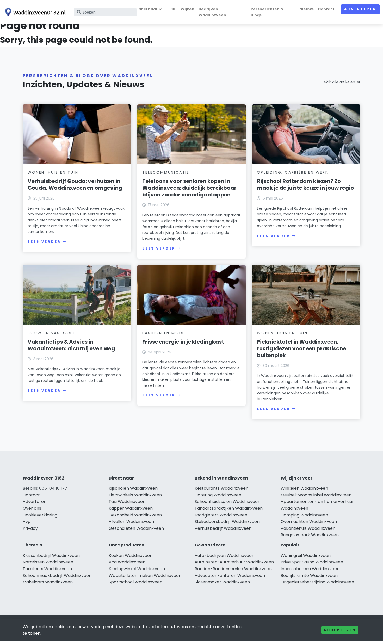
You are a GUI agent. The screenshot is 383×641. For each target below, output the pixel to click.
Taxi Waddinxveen (127, 502)
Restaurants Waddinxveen (221, 488)
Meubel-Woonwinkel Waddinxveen (316, 495)
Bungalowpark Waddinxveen (310, 535)
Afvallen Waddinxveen (131, 522)
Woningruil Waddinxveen (306, 555)
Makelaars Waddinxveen (48, 582)
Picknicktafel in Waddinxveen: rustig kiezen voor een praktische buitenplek (301, 348)
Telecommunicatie (165, 172)
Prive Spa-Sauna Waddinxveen (312, 562)
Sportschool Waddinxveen (135, 582)
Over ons (32, 508)
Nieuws (306, 9)
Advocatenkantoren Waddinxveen (230, 575)
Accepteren (340, 630)
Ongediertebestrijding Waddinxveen (317, 582)
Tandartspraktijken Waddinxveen (229, 508)
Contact (326, 9)
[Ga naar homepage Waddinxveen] (34, 12)
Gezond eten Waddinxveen (136, 528)
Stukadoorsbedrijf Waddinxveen (227, 522)
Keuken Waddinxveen (130, 555)
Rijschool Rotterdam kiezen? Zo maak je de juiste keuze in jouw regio (305, 184)
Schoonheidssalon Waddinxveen (227, 502)
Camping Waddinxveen (304, 515)
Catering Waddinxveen (218, 495)
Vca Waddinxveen (127, 562)
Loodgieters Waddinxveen (221, 515)
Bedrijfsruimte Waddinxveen (309, 575)
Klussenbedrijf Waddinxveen (51, 555)
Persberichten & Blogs (267, 12)
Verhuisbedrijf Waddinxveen (223, 528)
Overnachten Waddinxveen (309, 522)
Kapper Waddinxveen (131, 508)
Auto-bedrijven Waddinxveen (224, 555)
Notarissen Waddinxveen (48, 562)
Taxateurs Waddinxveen (47, 569)
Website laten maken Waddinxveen (145, 575)
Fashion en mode (163, 332)
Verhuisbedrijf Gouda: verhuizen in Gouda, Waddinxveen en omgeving (75, 184)
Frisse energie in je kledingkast (183, 341)
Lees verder (44, 241)
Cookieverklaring (40, 515)
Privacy (30, 528)
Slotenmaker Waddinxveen (222, 582)
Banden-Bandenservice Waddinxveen (233, 569)
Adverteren (360, 9)
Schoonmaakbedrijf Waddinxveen (57, 575)
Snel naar (148, 9)
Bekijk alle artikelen (338, 82)
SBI (173, 9)
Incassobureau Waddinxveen (310, 569)
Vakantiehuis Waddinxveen (308, 528)
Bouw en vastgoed (52, 332)
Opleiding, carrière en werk (292, 172)
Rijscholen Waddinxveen (133, 488)
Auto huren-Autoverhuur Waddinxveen (234, 562)
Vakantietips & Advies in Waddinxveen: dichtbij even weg (71, 345)
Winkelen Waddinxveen (304, 488)
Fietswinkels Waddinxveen (135, 495)
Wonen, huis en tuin (53, 172)
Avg (26, 522)
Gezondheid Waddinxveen (135, 515)
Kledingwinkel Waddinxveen (137, 569)
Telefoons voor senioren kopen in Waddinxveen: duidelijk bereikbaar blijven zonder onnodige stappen (189, 187)
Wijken (187, 9)
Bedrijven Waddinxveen (212, 12)
